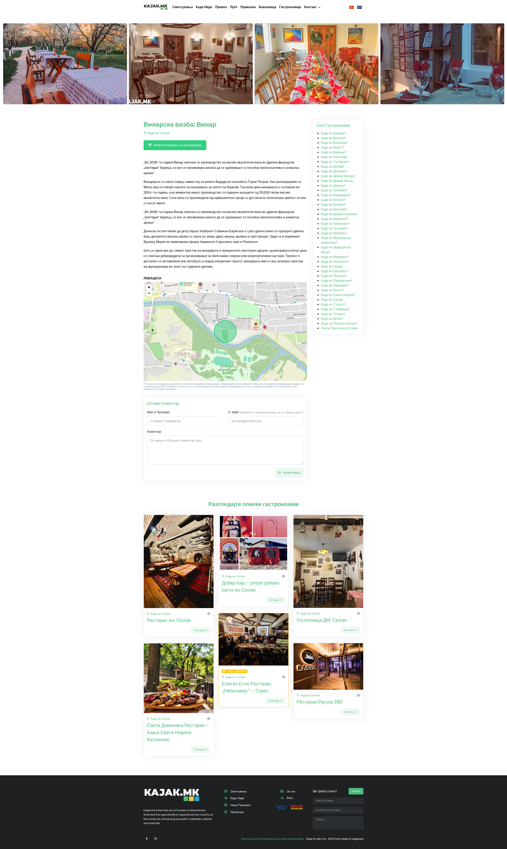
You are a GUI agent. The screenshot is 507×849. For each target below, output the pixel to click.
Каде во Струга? (333, 304)
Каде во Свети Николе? (338, 295)
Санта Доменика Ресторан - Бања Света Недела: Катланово (178, 732)
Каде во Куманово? (335, 223)
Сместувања (182, 7)
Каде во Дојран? (333, 185)
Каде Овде (204, 7)
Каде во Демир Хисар (337, 181)
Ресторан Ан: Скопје (169, 620)
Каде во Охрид (332, 266)
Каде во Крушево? (334, 219)
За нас (290, 791)
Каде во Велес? (332, 147)
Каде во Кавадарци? (336, 195)
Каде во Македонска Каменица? (336, 240)
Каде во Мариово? (334, 257)
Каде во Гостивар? (335, 161)
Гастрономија (290, 7)
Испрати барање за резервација (177, 145)
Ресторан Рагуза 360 (320, 702)
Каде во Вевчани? (334, 142)
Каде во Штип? (332, 318)
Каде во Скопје (158, 133)
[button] (149, 287)
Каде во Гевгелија (334, 157)
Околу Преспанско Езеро (339, 328)
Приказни (248, 7)
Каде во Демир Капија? (338, 176)
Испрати (356, 791)
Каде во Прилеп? (333, 276)
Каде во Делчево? (334, 171)
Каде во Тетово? (333, 314)
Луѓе (233, 7)
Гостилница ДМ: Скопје (322, 620)
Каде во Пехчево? (334, 271)
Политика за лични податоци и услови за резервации (272, 838)
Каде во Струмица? (335, 309)
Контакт (310, 7)
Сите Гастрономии (333, 125)
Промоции (237, 812)
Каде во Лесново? (334, 228)
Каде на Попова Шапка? (339, 323)
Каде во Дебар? (332, 166)
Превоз (221, 7)
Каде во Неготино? (335, 261)
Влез (289, 798)
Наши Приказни (240, 805)
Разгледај (199, 630)
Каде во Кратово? (334, 209)
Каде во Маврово (334, 233)
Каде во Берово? (333, 133)
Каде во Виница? (333, 152)
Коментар (154, 431)
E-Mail (265, 412)
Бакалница (267, 7)
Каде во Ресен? (332, 290)
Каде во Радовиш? (335, 285)
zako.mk (321, 838)
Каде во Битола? (333, 138)
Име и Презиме (158, 412)
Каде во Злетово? (334, 190)
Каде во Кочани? (333, 204)
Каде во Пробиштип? (336, 280)
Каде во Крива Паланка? (339, 214)
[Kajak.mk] (156, 7)
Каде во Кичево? (333, 200)
